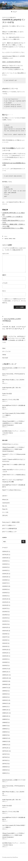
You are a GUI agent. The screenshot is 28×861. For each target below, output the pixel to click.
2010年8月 (5, 662)
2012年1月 (5, 624)
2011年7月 (5, 637)
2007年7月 (5, 754)
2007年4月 (5, 757)
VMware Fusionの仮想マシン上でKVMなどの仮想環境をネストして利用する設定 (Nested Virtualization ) (13, 423)
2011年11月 (5, 627)
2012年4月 (5, 618)
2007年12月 (5, 747)
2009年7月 (5, 687)
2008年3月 (5, 738)
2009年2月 (5, 703)
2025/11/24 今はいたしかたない (10, 444)
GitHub (4, 354)
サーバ (6, 236)
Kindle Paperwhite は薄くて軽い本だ (11, 387)
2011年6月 (5, 640)
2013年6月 (5, 586)
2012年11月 (5, 602)
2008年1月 (5, 744)
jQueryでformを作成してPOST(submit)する (13, 373)
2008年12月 (5, 709)
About (3, 348)
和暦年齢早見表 (13, 528)
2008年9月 (5, 719)
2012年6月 (5, 611)
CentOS (6, 238)
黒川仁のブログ (9, 2)
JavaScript (5, 502)
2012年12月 (5, 599)
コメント (5, 253)
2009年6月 (5, 690)
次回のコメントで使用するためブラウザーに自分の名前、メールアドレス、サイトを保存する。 (14, 300)
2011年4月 (5, 643)
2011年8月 (5, 633)
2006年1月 (5, 773)
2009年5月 (5, 694)
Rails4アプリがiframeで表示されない (12, 490)
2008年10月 (5, 716)
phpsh (10, 238)
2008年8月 (5, 722)
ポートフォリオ (6, 351)
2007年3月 (5, 760)
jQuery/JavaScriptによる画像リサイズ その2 (13, 368)
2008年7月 (5, 725)
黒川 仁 (14, 17)
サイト (4, 291)
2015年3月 (5, 564)
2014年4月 (5, 567)
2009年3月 (5, 700)
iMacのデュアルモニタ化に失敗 (10, 399)
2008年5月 (5, 732)
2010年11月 (5, 652)
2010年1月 (5, 668)
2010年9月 (5, 659)
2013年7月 (5, 583)
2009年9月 (5, 681)
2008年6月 (5, 728)
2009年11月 (5, 675)
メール (4, 283)
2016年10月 (5, 557)
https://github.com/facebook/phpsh (11, 67)
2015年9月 (5, 561)
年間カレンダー (13, 531)
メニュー (15, 11)
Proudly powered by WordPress (10, 857)
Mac (3, 506)
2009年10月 (5, 678)
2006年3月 (5, 770)
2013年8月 (5, 580)
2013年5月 (5, 589)
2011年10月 (5, 630)
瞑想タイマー (12, 525)
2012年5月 (5, 614)
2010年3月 (5, 665)
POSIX (14, 238)
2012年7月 (5, 608)
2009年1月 (5, 706)
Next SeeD (5, 357)
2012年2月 (5, 621)
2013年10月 (5, 576)
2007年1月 (5, 763)
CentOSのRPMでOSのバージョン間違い (13, 228)
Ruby (3, 509)
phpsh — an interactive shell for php (11, 61)
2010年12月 (5, 649)
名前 (4, 275)
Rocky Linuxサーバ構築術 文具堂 (11, 522)
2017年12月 (5, 554)
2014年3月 (5, 570)
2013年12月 (5, 573)
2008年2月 (5, 741)
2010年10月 (5, 656)
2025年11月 (5, 551)
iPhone (4, 499)
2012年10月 (5, 605)
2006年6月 (5, 766)
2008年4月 (5, 735)
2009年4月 (5, 697)
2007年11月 (5, 751)
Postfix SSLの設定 (7, 393)
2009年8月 (5, 684)
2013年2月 (5, 595)
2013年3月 (5, 592)
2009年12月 (5, 671)
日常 (3, 515)
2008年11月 (5, 713)
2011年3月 (5, 646)
